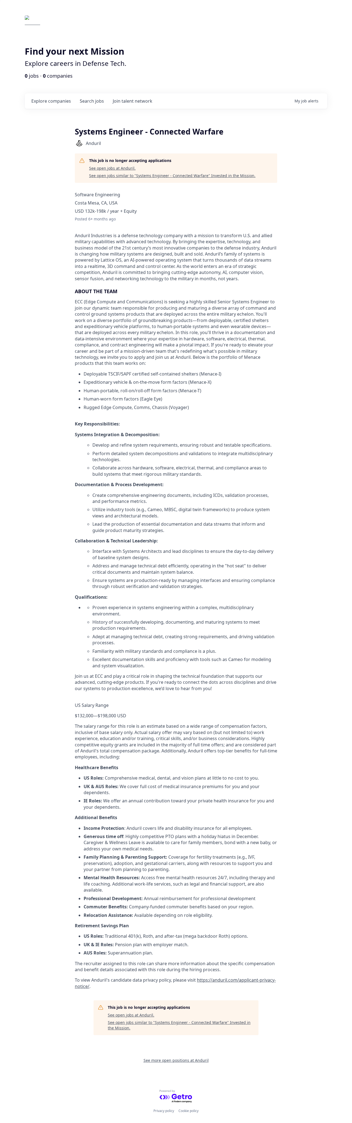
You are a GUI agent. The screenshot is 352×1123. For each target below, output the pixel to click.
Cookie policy (188, 1110)
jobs (92, 101)
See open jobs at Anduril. (112, 168)
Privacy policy (163, 1110)
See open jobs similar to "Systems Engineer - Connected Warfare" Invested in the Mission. (172, 175)
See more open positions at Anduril (176, 1060)
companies (51, 101)
